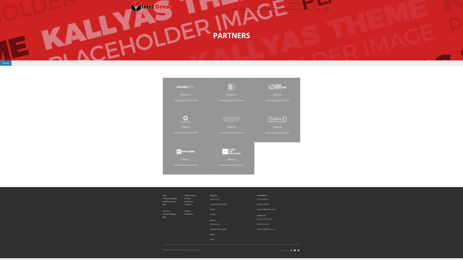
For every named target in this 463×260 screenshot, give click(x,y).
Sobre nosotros (190, 195)
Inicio (165, 195)
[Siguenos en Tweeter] (295, 250)
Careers (187, 211)
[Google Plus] (327, 3)
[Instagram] (330, 3)
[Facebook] (319, 3)
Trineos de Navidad (170, 198)
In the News (188, 214)
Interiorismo (188, 201)
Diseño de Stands (169, 201)
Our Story (166, 211)
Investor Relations (169, 214)
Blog (164, 204)
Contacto (187, 204)
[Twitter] (323, 3)
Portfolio (187, 198)
